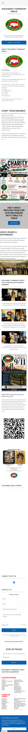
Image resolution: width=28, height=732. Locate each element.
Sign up (14, 662)
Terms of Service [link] (14, 636)
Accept (14, 728)
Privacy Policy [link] (23, 634)
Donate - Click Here (14, 42)
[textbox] (14, 599)
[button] (3, 3)
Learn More (14, 223)
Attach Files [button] (5, 625)
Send (13, 630)
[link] (14, 10)
